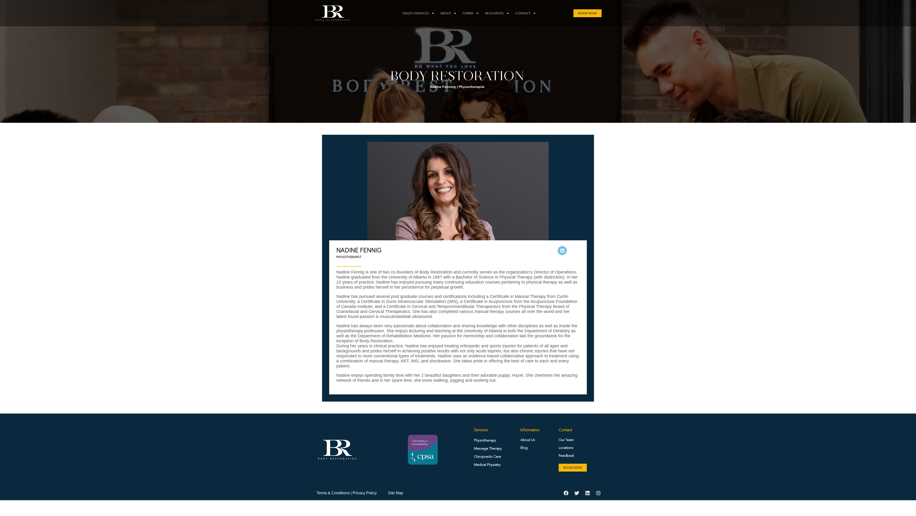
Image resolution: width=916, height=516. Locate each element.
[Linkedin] (587, 493)
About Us (527, 440)
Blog (524, 448)
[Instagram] (598, 493)
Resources (494, 13)
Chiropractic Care (487, 456)
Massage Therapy (488, 448)
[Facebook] (566, 493)
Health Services (415, 13)
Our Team (566, 440)
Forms (468, 13)
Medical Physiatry (487, 464)
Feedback (566, 455)
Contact (523, 13)
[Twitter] (577, 493)
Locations (566, 448)
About (445, 13)
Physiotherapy (485, 440)
